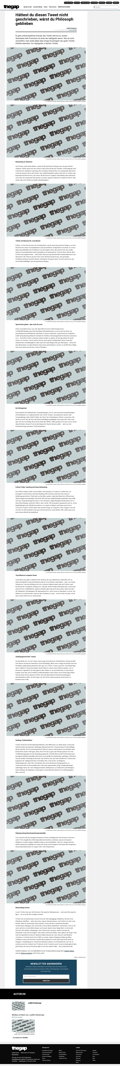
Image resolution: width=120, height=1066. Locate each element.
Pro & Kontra (96, 1054)
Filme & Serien (46, 1054)
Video (94, 1060)
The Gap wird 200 (68, 2)
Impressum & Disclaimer (28, 1052)
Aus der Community (81, 1050)
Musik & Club (28, 7)
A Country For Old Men (20, 1037)
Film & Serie (52, 7)
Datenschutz (15, 1052)
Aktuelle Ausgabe (85, 2)
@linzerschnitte (26, 953)
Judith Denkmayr (71, 28)
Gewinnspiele (94, 2)
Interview (78, 1056)
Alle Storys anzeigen (17, 1017)
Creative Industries (47, 1052)
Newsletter (109, 2)
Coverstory (79, 1054)
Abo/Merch (115, 2)
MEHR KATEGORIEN (64, 7)
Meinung (78, 1060)
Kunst (45, 7)
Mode (60, 1050)
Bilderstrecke (79, 1052)
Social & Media (37, 7)
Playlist (94, 1050)
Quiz (94, 1056)
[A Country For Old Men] (23, 1026)
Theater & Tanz (63, 1058)
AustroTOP (76, 2)
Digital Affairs (69, 951)
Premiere (95, 1052)
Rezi (94, 1058)
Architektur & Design (47, 1050)
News (77, 1062)
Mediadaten (15, 1054)
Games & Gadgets (46, 1056)
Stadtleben (62, 1056)
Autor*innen (102, 2)
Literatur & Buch (46, 1060)
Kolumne (78, 1058)
